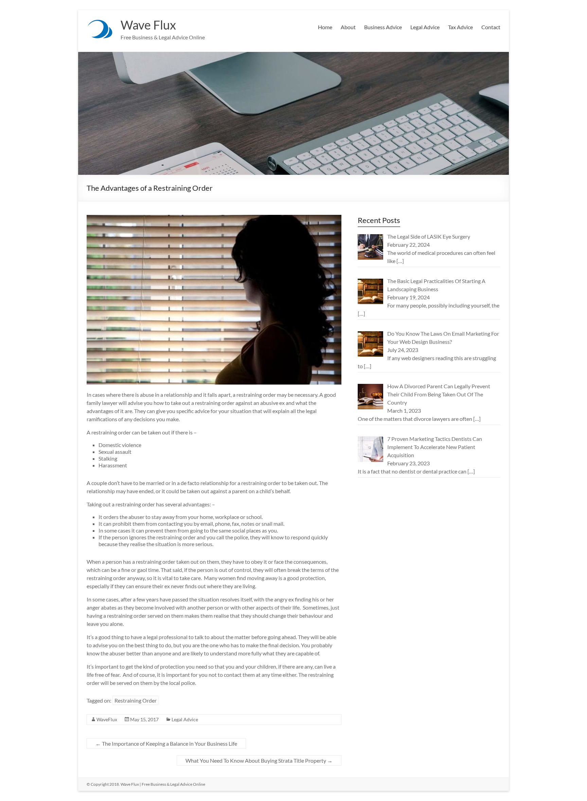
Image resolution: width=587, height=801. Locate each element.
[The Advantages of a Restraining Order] (214, 218)
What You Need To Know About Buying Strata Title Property (259, 760)
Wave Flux (148, 24)
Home (325, 27)
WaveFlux (106, 719)
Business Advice (383, 27)
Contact (490, 27)
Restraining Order (135, 700)
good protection (306, 578)
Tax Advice (460, 27)
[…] (400, 261)
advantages (196, 504)
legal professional (167, 637)
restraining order (261, 483)
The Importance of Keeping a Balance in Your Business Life (166, 743)
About (348, 27)
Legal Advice (425, 27)
